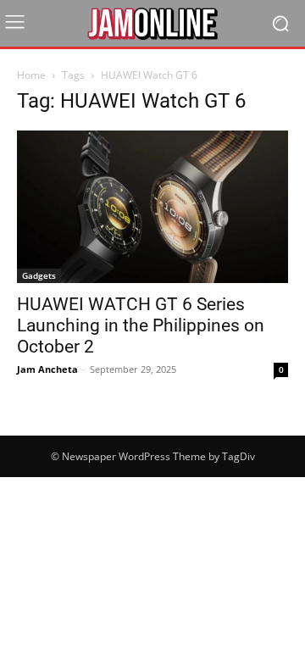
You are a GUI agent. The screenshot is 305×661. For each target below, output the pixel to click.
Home (31, 75)
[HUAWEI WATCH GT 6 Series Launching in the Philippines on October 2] (152, 207)
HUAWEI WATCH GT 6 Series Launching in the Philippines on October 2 (140, 325)
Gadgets (39, 275)
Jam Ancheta (47, 369)
